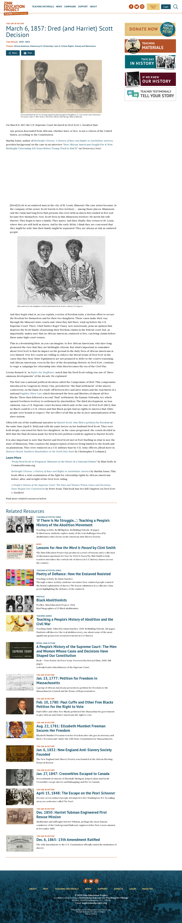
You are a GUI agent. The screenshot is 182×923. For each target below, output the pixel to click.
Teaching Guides (44, 616)
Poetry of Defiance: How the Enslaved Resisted (73, 573)
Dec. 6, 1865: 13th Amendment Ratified (68, 839)
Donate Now (153, 7)
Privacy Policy (91, 914)
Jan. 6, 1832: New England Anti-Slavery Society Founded (74, 752)
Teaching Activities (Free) (48, 517)
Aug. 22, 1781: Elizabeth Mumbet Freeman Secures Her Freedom (70, 728)
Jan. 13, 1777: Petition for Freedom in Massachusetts (66, 680)
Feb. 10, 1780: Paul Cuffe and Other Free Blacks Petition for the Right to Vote (74, 704)
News (59, 6)
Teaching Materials (43, 6)
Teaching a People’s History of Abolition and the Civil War (74, 621)
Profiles (40, 596)
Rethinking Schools (90, 897)
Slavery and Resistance (85, 46)
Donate (118, 889)
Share (14, 53)
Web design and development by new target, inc (91, 910)
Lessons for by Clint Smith (76, 547)
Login (165, 7)
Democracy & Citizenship (41, 46)
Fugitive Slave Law (31, 393)
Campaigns (70, 6)
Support (83, 6)
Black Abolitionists (51, 600)
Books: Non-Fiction (45, 643)
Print (30, 53)
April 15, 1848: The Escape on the (75, 793)
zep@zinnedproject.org (94, 903)
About (93, 6)
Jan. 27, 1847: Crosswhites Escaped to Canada (72, 773)
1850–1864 (24, 42)
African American (21, 46)
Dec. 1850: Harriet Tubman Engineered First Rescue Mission (71, 814)
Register (147, 889)
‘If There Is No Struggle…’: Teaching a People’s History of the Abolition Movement (73, 522)
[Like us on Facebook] (85, 881)
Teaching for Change (117, 897)
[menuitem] (43, 6)
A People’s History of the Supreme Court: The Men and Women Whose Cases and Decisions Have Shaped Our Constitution (76, 651)
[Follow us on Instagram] (96, 881)
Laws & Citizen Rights (64, 46)
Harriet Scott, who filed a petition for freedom (83, 422)
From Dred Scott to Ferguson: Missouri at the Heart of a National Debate (54, 461)
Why (45, 889)
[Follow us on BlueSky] (91, 881)
